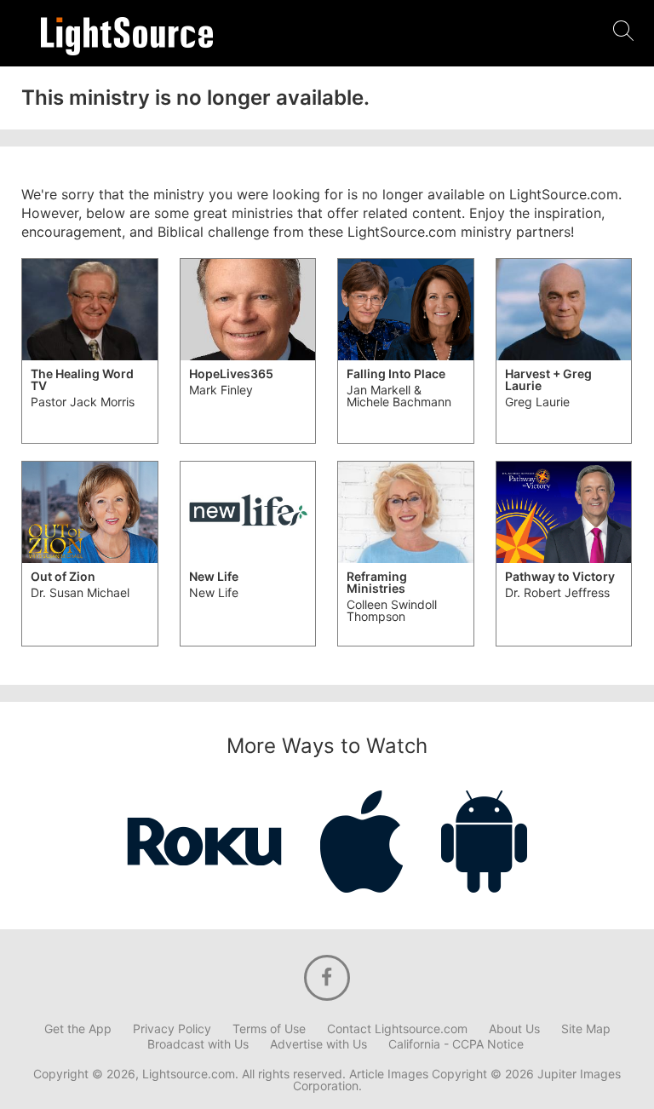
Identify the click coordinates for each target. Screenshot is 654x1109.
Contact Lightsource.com (397, 1029)
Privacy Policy (172, 1029)
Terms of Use (269, 1029)
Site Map (586, 1029)
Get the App (78, 1029)
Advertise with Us (318, 1044)
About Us (514, 1029)
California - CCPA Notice (456, 1044)
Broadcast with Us (198, 1044)
